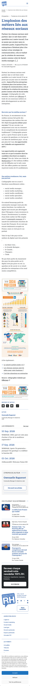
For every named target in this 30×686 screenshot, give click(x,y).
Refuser (15, 677)
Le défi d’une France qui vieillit (19, 510)
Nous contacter (22, 608)
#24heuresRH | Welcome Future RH (15, 462)
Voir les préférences (15, 682)
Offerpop (21, 96)
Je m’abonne (15, 584)
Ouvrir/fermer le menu (27, 3)
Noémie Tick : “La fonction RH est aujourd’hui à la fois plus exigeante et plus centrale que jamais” (20, 530)
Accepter (15, 673)
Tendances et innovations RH (19, 16)
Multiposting (6, 161)
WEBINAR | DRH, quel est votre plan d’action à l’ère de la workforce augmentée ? (15, 437)
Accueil (3, 10)
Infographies (5, 16)
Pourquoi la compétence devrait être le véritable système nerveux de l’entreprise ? (19, 551)
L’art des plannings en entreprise (16, 373)
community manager (14, 219)
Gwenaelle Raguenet (9, 415)
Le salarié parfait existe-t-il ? (14, 365)
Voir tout (25, 426)
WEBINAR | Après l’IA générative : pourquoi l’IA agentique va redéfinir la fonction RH (15, 451)
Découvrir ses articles (15, 488)
